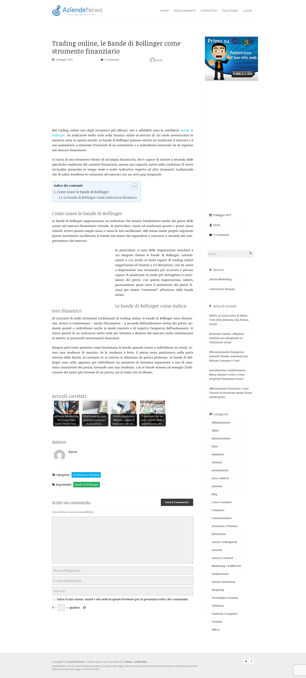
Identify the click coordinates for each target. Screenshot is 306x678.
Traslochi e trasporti (224, 613)
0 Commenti (112, 59)
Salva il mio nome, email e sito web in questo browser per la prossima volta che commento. (123, 599)
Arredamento (220, 470)
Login (247, 10)
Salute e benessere (223, 581)
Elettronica (219, 534)
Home (164, 10)
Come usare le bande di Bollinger (83, 191)
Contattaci (209, 10)
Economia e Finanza (86, 475)
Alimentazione (221, 438)
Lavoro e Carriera (222, 558)
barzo (159, 60)
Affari (215, 430)
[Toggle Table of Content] (133, 186)
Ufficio (216, 629)
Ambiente (218, 454)
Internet (217, 550)
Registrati (230, 10)
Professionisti (220, 574)
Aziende (217, 486)
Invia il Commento (177, 502)
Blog (214, 494)
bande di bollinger (86, 484)
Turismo (217, 621)
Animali (217, 462)
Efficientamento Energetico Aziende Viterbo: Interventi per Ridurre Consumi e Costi (228, 356)
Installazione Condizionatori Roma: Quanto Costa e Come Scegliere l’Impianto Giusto (227, 374)
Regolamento (185, 10)
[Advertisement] (122, 98)
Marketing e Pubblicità (226, 566)
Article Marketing (220, 279)
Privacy (128, 661)
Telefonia (218, 605)
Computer (218, 510)
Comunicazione (222, 518)
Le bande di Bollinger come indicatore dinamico (100, 197)
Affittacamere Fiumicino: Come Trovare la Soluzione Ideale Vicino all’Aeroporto (230, 393)
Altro (215, 446)
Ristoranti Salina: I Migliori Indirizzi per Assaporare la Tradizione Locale (226, 338)
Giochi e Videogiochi (224, 542)
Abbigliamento (221, 422)
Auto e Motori (220, 478)
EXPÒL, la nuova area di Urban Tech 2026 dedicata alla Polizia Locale (229, 320)
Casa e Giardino (222, 502)
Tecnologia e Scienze (225, 597)
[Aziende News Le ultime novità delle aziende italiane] (77, 10)
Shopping (218, 589)
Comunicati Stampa (222, 289)
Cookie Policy (140, 661)
